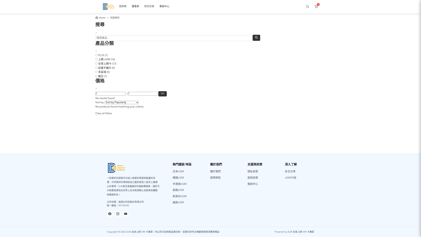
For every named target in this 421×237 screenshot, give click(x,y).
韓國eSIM (178, 178)
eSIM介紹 (290, 178)
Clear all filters (103, 113)
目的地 (122, 6)
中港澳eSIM (179, 184)
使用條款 (215, 178)
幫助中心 (164, 6)
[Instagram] (118, 214)
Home (102, 18)
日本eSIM (178, 171)
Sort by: (99, 102)
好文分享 (149, 6)
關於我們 (215, 171)
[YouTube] (126, 214)
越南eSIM (178, 202)
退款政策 (253, 178)
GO (162, 94)
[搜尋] (307, 7)
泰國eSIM (178, 190)
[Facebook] (110, 214)
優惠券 (135, 6)
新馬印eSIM (179, 196)
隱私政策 (253, 171)
